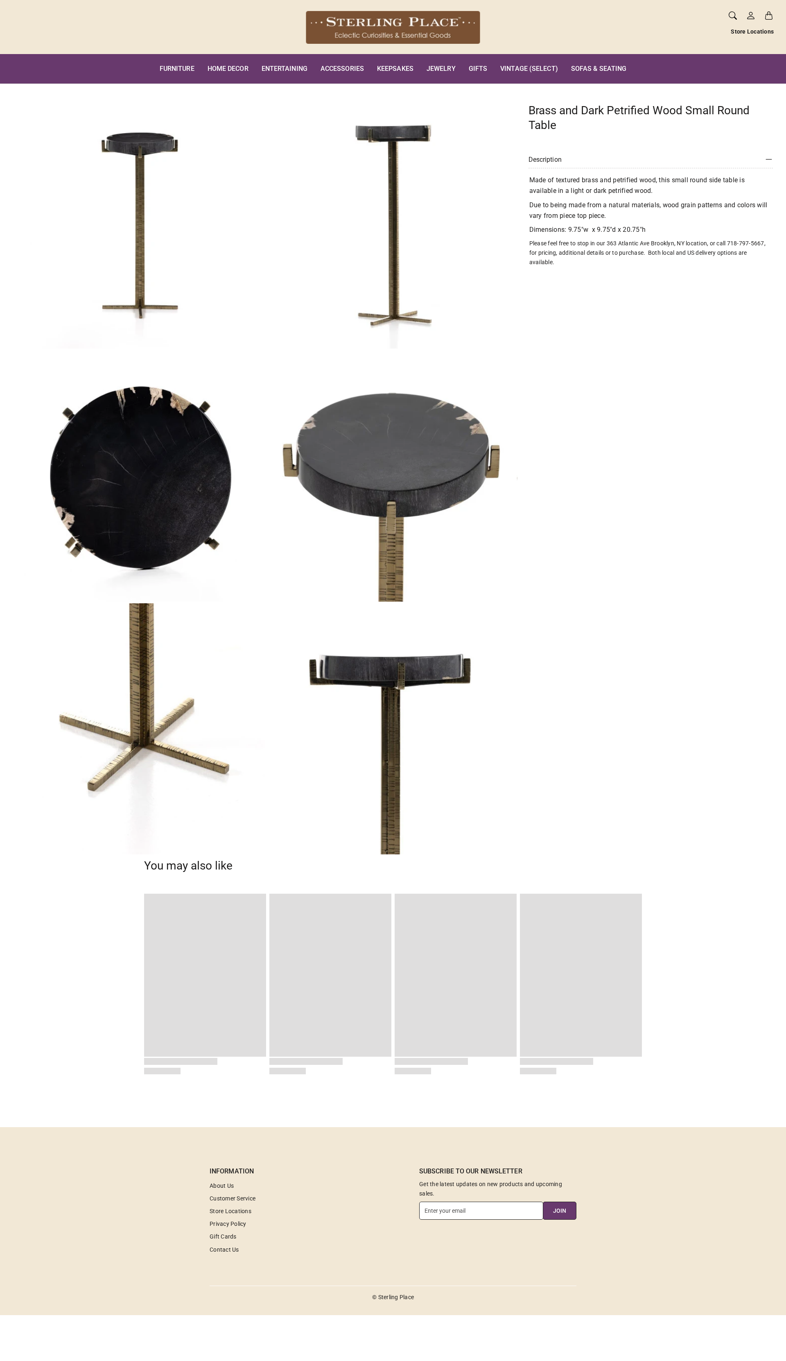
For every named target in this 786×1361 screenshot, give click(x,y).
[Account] (751, 16)
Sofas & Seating (599, 68)
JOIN (559, 1210)
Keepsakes (395, 68)
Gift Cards (223, 1236)
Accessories (342, 68)
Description (545, 159)
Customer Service (232, 1198)
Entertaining (284, 68)
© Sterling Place (393, 1297)
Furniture (177, 68)
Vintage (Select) (529, 68)
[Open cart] (769, 16)
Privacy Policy (228, 1224)
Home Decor (228, 68)
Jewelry (441, 68)
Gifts (478, 68)
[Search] (733, 16)
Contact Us (224, 1249)
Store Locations (752, 31)
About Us (222, 1185)
